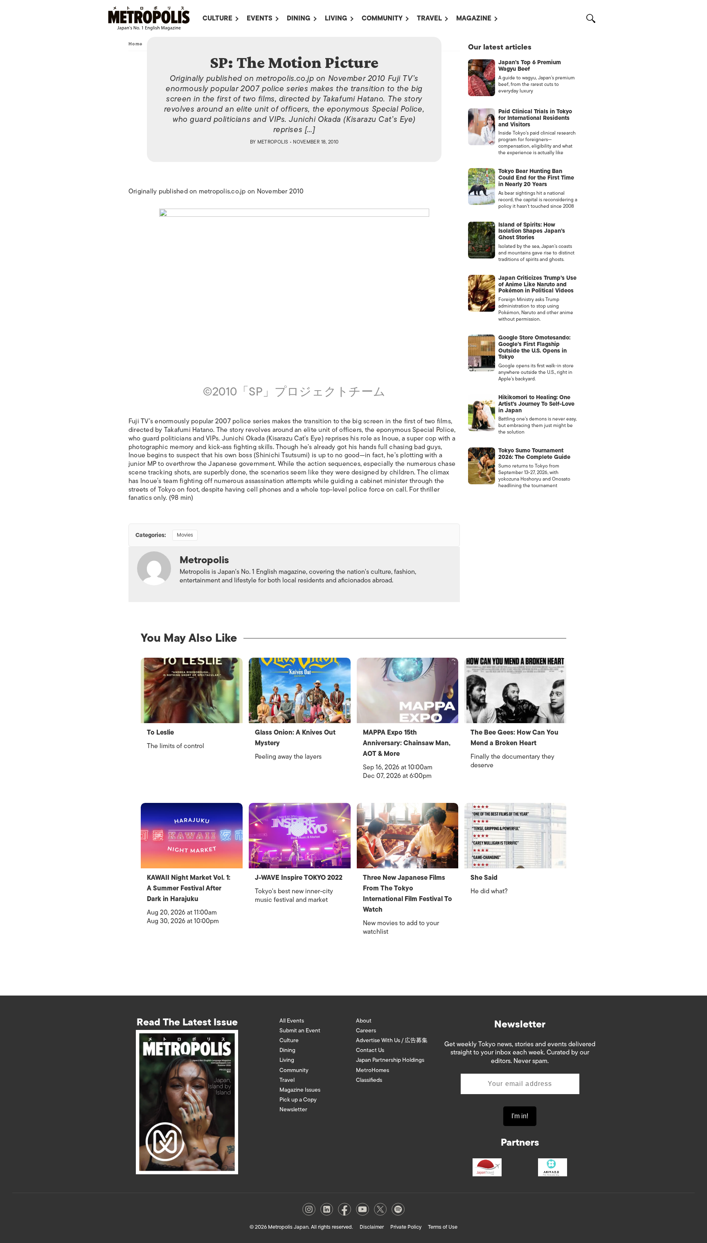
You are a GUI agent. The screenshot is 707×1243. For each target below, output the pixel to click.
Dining (299, 18)
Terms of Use (442, 1227)
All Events (291, 1020)
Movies (185, 534)
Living (336, 18)
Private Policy (405, 1227)
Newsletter (293, 1109)
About (364, 1020)
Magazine (473, 18)
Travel (429, 18)
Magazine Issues (299, 1090)
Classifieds (369, 1080)
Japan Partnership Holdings (390, 1060)
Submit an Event (299, 1030)
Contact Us (370, 1050)
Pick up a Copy (298, 1099)
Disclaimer (372, 1227)
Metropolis (272, 142)
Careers (366, 1030)
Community (382, 18)
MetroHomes (372, 1070)
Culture (217, 18)
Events (259, 18)
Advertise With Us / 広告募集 (392, 1040)
